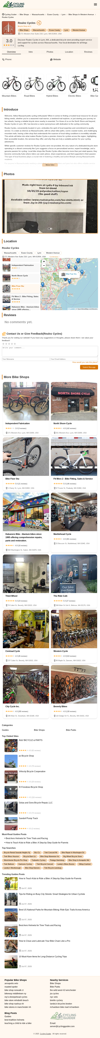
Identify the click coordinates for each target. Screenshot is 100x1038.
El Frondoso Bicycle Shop (31, 792)
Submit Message (89, 367)
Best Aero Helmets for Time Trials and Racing (27, 838)
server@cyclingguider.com (62, 1026)
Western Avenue (79, 30)
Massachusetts (38, 14)
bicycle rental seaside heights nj (17, 853)
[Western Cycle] (74, 629)
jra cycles (54, 993)
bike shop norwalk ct (14, 990)
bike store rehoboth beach (17, 1000)
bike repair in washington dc (73, 853)
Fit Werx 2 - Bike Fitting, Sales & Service (69, 261)
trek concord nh (50, 853)
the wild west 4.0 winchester (63, 990)
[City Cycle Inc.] (26, 684)
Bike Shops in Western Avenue (81, 14)
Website (57, 59)
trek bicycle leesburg (52, 868)
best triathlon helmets (14, 1020)
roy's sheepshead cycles (16, 997)
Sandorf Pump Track (29, 823)
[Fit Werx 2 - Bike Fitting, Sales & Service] (74, 456)
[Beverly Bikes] (74, 684)
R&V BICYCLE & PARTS (30, 745)
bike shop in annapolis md (79, 860)
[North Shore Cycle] (74, 401)
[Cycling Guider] (13, 4)
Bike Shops (24, 14)
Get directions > (55, 257)
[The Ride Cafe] (74, 573)
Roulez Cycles (8, 17)
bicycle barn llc (29, 856)
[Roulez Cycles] (10, 29)
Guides (5, 730)
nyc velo (54, 997)
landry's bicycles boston (61, 1004)
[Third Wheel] (26, 573)
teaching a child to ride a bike (18, 1023)
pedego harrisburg (57, 860)
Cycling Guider (11, 14)
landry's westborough (12, 868)
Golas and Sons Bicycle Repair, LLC (36, 808)
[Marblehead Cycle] (74, 512)
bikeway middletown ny (15, 993)
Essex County (53, 14)
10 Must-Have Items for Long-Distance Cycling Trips (43, 961)
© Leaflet (71, 309)
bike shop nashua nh (14, 1004)
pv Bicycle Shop (30, 761)
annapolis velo (11, 983)
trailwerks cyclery (39, 860)
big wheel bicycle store (72, 856)
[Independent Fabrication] (26, 401)
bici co (37, 853)
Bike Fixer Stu (71, 276)
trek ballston (9, 864)
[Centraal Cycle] (26, 629)
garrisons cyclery (25, 864)
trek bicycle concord (45, 864)
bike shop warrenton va (49, 856)
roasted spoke (11, 987)
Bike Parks (71, 730)
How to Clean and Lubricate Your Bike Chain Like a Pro (44, 946)
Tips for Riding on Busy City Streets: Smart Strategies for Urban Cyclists (52, 899)
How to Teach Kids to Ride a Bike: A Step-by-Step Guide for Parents (37, 843)
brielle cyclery (56, 1000)
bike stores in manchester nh (18, 1007)
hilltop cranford (84, 864)
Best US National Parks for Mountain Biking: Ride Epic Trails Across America (54, 915)
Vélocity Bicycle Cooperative (32, 776)
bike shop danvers (32, 868)
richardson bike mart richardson (64, 1007)
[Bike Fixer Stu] (26, 456)
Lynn (63, 14)
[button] (65, 281)
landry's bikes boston (65, 864)
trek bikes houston (11, 856)
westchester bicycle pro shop (15, 860)
